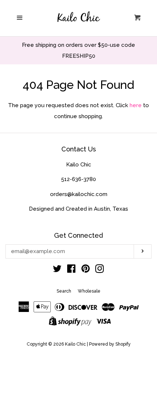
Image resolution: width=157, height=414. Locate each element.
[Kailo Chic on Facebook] (71, 270)
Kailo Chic (75, 344)
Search (64, 291)
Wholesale (89, 291)
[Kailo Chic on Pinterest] (85, 270)
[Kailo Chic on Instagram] (99, 270)
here (136, 105)
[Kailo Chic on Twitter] (57, 270)
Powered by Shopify (110, 344)
